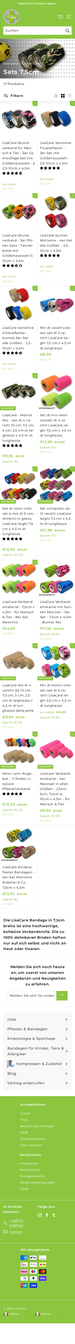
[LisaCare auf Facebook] (47, 1214)
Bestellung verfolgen (37, 1126)
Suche (25, 1113)
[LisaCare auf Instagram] (40, 1214)
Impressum (29, 1163)
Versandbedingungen (37, 1182)
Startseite (11, 63)
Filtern (16, 96)
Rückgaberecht (32, 1139)
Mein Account (31, 1145)
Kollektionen (31, 63)
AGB (24, 1132)
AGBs (24, 1189)
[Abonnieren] (62, 995)
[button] (12, 173)
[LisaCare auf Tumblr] (54, 1214)
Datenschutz (30, 1170)
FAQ (24, 1120)
